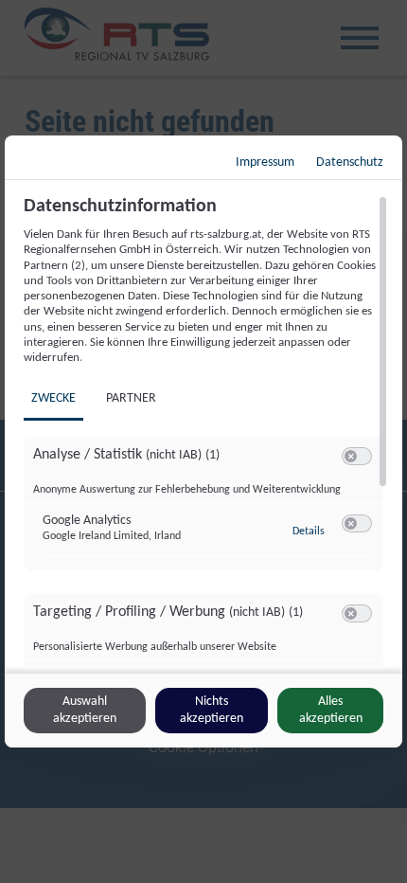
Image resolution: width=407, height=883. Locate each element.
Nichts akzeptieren (211, 710)
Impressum (265, 162)
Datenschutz (349, 162)
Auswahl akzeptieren (84, 710)
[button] (351, 456)
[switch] (357, 456)
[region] (206, 432)
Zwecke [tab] (53, 398)
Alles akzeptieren (331, 710)
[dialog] (203, 441)
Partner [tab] (131, 398)
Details (308, 531)
